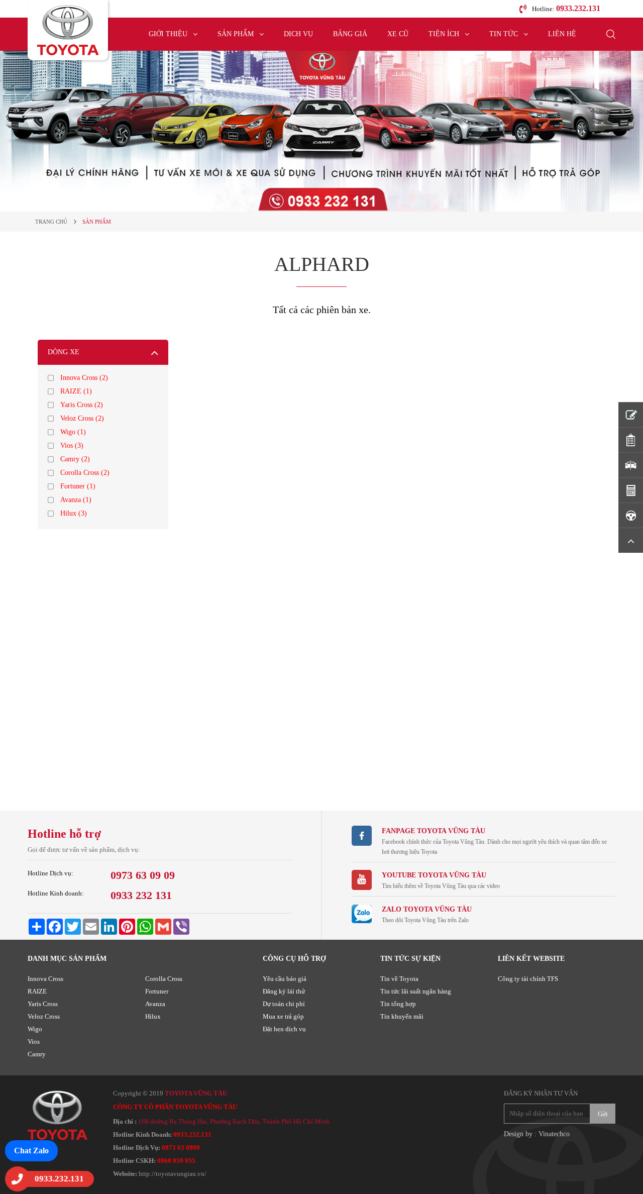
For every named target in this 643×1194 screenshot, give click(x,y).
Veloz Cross (44, 1016)
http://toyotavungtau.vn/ (172, 1173)
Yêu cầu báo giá (284, 978)
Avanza (155, 1004)
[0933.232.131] (17, 1178)
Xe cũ (397, 34)
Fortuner (156, 991)
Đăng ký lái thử (284, 991)
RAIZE (37, 991)
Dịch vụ (298, 34)
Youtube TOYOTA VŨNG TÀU (434, 875)
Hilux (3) (73, 513)
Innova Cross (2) (84, 377)
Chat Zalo (31, 1150)
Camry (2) (75, 459)
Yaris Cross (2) (81, 405)
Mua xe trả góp (283, 1016)
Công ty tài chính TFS (528, 978)
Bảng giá (350, 34)
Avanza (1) (75, 500)
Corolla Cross (163, 978)
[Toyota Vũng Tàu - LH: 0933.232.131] (68, 30)
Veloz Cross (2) (82, 418)
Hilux (153, 1016)
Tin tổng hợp (398, 1004)
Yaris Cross (43, 1004)
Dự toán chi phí (284, 1004)
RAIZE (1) (76, 391)
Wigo (35, 1029)
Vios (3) (71, 445)
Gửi (603, 1114)
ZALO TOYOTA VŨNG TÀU (427, 909)
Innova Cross (45, 978)
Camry (37, 1054)
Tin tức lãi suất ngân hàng (415, 991)
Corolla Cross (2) (85, 472)
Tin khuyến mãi (401, 1016)
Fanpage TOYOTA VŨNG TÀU (433, 831)
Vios (34, 1041)
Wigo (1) (73, 432)
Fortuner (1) (77, 486)
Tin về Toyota (399, 978)
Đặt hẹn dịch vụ (284, 1029)
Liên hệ (562, 34)
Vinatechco (554, 1134)
